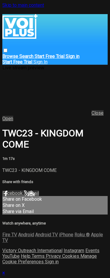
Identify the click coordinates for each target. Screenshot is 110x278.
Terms (39, 256)
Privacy (54, 256)
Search (27, 56)
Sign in (72, 56)
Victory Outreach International (32, 250)
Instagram (74, 250)
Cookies (71, 256)
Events (92, 250)
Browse (10, 56)
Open (7, 118)
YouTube (11, 256)
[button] (5, 50)
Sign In (40, 62)
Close (98, 113)
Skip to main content (23, 5)
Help (26, 256)
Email (33, 193)
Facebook (13, 193)
